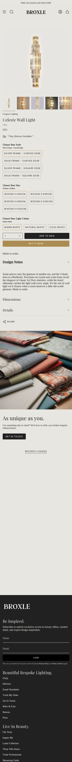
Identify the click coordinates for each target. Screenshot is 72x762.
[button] (36, 261)
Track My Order (10, 695)
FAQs (5, 678)
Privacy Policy (44, 664)
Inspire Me (8, 738)
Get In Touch (9, 701)
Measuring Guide (11, 760)
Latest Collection (11, 743)
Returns (6, 712)
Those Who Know (11, 749)
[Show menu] (4, 12)
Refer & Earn (9, 706)
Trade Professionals (12, 754)
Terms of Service (57, 664)
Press (5, 717)
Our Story (7, 732)
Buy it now (36, 243)
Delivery (7, 684)
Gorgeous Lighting (10, 114)
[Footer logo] (17, 606)
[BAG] (67, 12)
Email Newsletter (11, 689)
